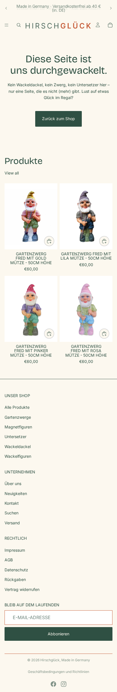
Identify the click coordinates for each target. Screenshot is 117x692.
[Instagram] (63, 684)
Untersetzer (15, 436)
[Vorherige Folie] (6, 8)
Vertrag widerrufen (22, 589)
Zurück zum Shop (58, 118)
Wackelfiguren (18, 456)
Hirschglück (50, 660)
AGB (9, 560)
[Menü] (6, 25)
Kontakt (12, 503)
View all (12, 173)
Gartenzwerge (18, 417)
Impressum (15, 550)
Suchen (11, 513)
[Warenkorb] (110, 25)
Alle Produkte (17, 407)
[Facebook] (53, 684)
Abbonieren (58, 634)
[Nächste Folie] (111, 8)
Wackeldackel (18, 446)
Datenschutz (16, 569)
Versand (12, 522)
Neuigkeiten (16, 493)
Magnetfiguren (18, 426)
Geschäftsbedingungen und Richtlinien (58, 672)
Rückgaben (15, 579)
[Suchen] (18, 25)
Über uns (13, 483)
